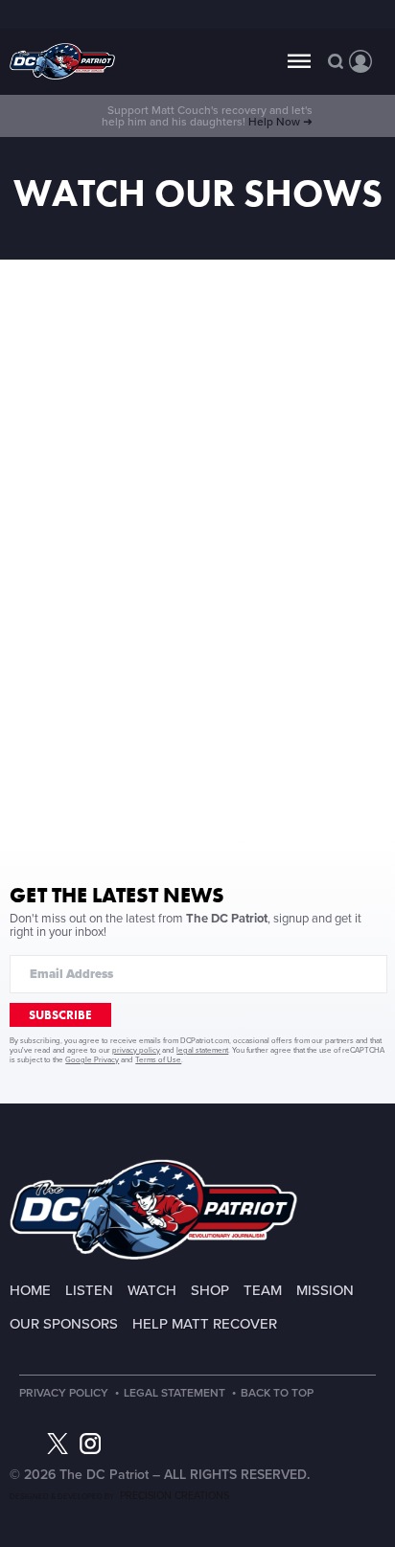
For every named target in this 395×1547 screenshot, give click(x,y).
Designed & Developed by (119, 1496)
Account (360, 61)
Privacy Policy (63, 1393)
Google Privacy (92, 1060)
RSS (155, 1443)
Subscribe (60, 1015)
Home (30, 1290)
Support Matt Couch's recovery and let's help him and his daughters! (207, 115)
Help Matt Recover (204, 1323)
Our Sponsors (64, 1323)
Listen (89, 1290)
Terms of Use (158, 1060)
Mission (325, 1290)
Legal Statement (174, 1393)
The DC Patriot (153, 1209)
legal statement (202, 1050)
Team (263, 1290)
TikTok (122, 1443)
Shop (210, 1290)
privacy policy (136, 1050)
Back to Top (277, 1393)
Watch (152, 1290)
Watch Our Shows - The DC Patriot (62, 61)
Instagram (90, 1443)
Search (335, 61)
